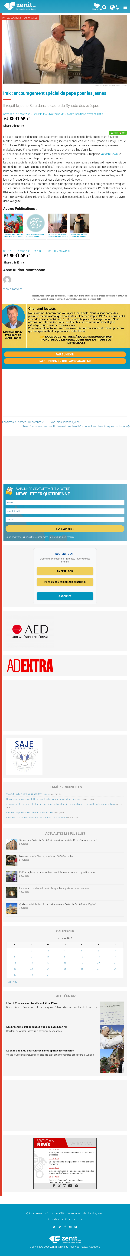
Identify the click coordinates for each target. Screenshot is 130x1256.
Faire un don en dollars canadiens (65, 361)
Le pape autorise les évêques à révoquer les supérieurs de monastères (54, 888)
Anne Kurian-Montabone (49, 114)
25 (65, 968)
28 (115, 968)
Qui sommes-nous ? (37, 1213)
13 (98, 956)
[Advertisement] (65, 396)
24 (48, 968)
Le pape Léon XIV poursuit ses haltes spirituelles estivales (40, 1050)
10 (48, 956)
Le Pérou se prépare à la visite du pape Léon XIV (29, 812)
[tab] (49, 1142)
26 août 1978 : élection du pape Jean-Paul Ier (28, 794)
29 (14, 974)
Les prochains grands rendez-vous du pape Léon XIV (37, 1026)
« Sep (9, 982)
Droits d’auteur (55, 1219)
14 (115, 956)
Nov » (16, 982)
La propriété (57, 1213)
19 (82, 962)
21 (115, 962)
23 (31, 968)
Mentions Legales (92, 1213)
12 (82, 956)
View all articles (13, 289)
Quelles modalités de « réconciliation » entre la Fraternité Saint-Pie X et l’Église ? (57, 904)
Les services (73, 1213)
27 (98, 968)
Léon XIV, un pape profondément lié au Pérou (32, 1003)
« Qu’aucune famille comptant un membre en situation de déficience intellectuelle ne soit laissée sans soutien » (60, 804)
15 (14, 962)
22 (14, 968)
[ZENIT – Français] (36, 6)
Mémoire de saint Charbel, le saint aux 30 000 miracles (46, 856)
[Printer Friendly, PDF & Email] (118, 133)
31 (48, 974)
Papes (5, 17)
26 (82, 968)
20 (98, 962)
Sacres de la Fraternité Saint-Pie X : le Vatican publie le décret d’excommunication (59, 840)
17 (48, 962)
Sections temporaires (23, 17)
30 (31, 974)
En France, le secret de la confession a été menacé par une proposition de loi (57, 872)
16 (31, 962)
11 (65, 956)
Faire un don (65, 354)
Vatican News (109, 154)
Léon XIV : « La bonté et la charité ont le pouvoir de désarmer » (36, 817)
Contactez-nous (74, 1219)
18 (65, 962)
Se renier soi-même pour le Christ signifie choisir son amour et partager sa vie (44, 799)
